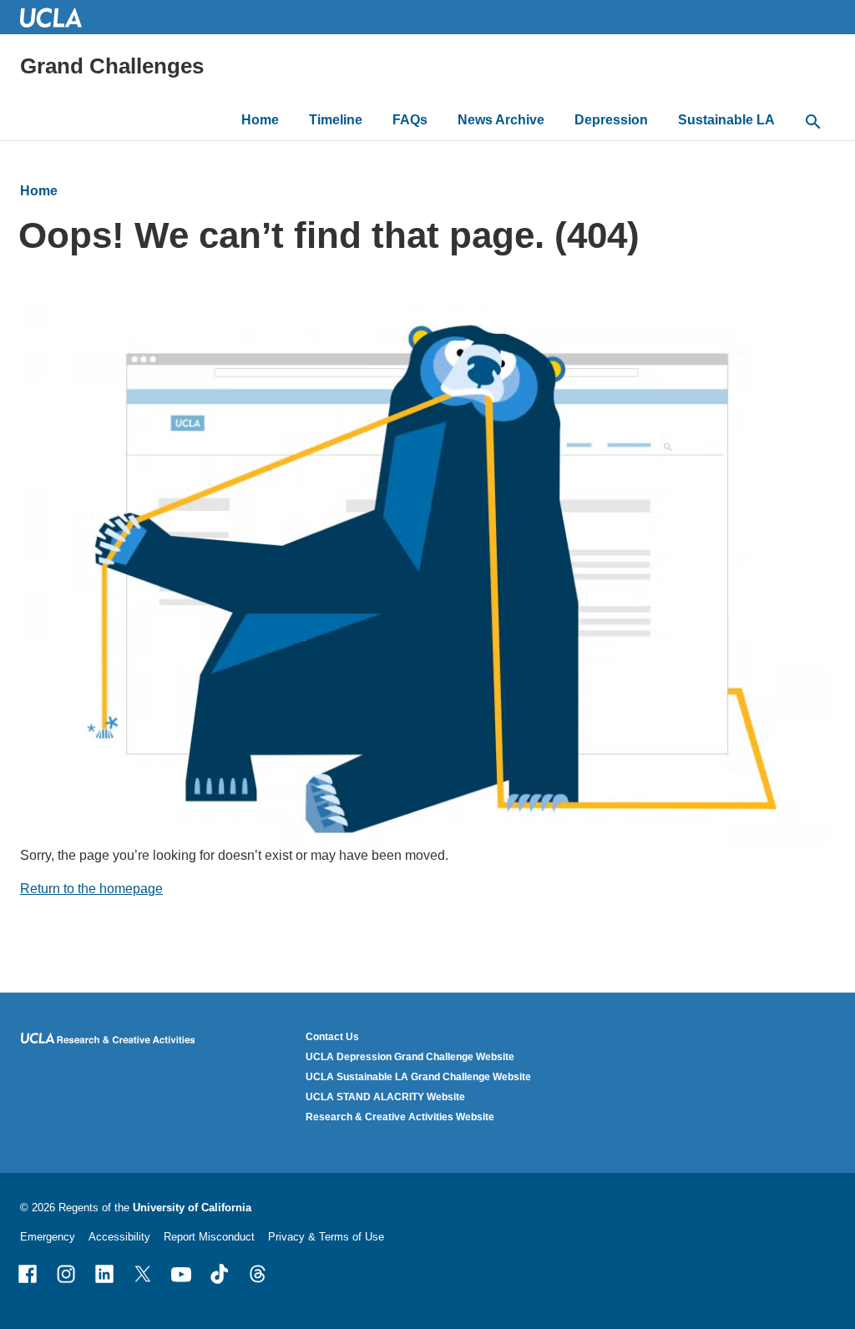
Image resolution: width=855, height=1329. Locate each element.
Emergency (47, 1236)
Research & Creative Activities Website (400, 1117)
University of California (192, 1207)
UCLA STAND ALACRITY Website (385, 1097)
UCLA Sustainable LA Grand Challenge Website (418, 1077)
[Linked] (104, 1274)
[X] (142, 1274)
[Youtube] (181, 1274)
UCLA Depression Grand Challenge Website (410, 1057)
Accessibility (119, 1236)
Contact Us (332, 1037)
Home (260, 120)
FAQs (410, 120)
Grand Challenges (112, 66)
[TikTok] (219, 1274)
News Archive (501, 120)
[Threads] (258, 1274)
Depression (611, 120)
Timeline (335, 120)
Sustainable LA (726, 120)
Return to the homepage (91, 889)
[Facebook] (27, 1274)
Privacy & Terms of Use (326, 1236)
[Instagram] (66, 1274)
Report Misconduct (209, 1236)
